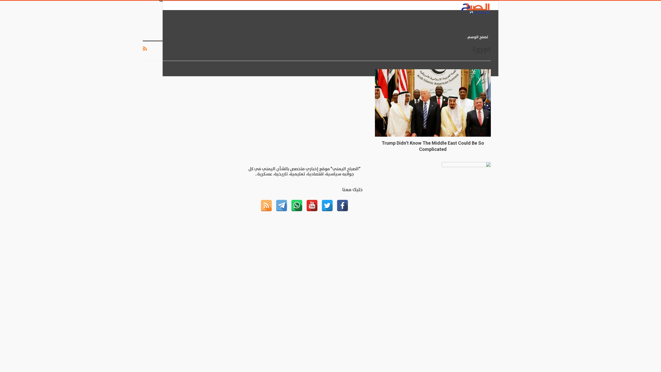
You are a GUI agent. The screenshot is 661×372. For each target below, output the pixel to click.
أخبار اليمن (397, 25)
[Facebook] (342, 205)
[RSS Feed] (266, 205)
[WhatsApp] (297, 205)
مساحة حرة (317, 25)
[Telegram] (281, 205)
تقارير (374, 25)
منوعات (292, 25)
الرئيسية (423, 25)
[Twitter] (327, 205)
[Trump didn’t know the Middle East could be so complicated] (433, 103)
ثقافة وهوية (348, 25)
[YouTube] (312, 205)
